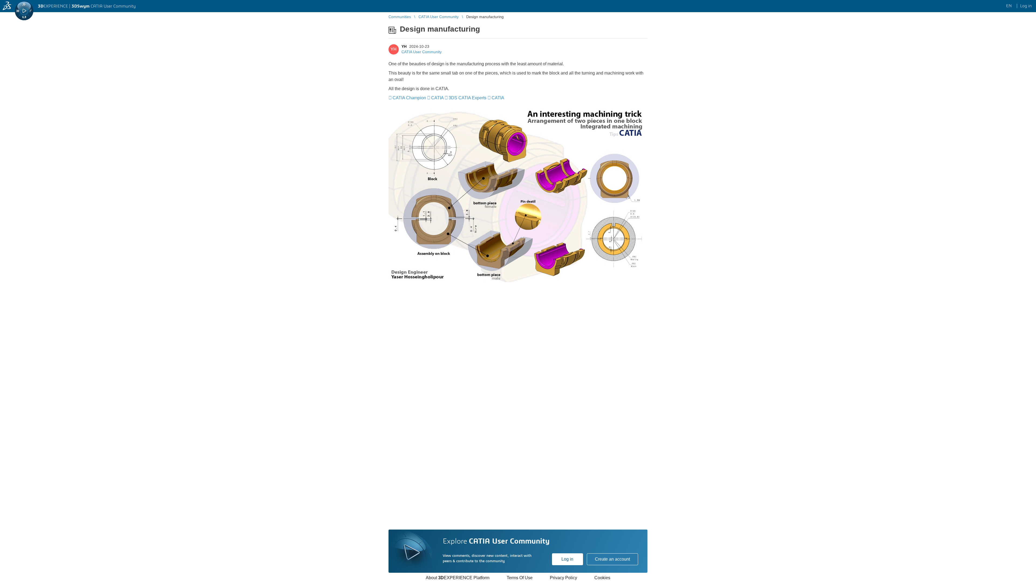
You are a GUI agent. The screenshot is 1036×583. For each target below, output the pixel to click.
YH (404, 46)
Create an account (612, 559)
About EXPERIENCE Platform (457, 577)
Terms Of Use (520, 577)
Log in (567, 559)
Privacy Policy (563, 577)
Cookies (602, 577)
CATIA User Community (421, 52)
